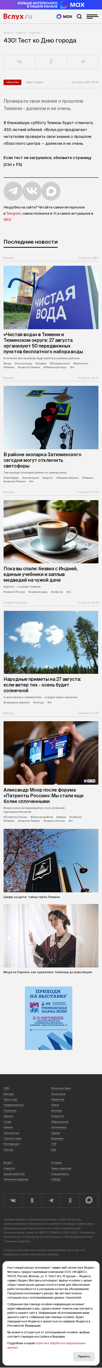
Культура (56, 1110)
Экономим (58, 1093)
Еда (53, 1149)
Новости (21, 32)
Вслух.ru (18, 17)
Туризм (55, 1132)
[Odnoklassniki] (32, 1201)
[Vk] (13, 1201)
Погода (8, 1149)
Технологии (11, 1132)
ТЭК (53, 1143)
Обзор (55, 1104)
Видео (8, 1162)
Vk (55, 213)
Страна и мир (12, 1138)
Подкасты (57, 1116)
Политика (10, 1110)
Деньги (8, 1116)
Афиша (8, 1127)
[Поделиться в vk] (19, 62)
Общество (34, 32)
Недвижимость (14, 1104)
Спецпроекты (60, 1173)
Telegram (13, 213)
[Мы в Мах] (64, 16)
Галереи (56, 1162)
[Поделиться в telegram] (82, 62)
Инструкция (11, 1143)
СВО (6, 1088)
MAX (7, 220)
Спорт (7, 1121)
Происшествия (61, 1088)
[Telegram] (51, 1201)
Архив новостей (14, 1173)
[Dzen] (69, 1201)
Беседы (9, 1093)
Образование (60, 1121)
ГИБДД (55, 1179)
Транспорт (10, 1099)
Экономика (58, 1127)
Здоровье (57, 1138)
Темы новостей (61, 1168)
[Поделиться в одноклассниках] (51, 62)
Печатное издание (16, 1179)
